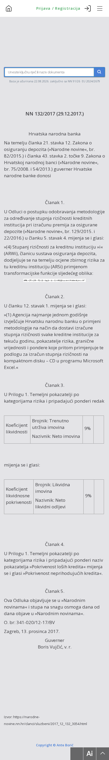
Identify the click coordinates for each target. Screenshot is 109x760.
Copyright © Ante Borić (54, 745)
